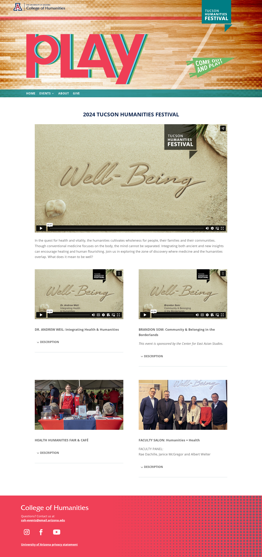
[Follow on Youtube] (57, 532)
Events (45, 93)
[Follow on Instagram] (26, 532)
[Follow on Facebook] (41, 532)
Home (30, 93)
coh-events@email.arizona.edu (43, 520)
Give (76, 93)
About (63, 93)
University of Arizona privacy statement (49, 544)
